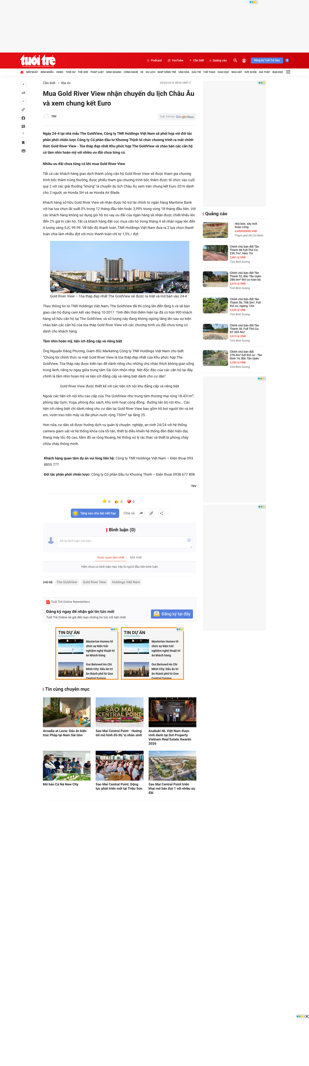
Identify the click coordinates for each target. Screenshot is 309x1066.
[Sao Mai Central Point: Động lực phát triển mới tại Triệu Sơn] (119, 766)
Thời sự (70, 72)
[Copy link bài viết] (151, 513)
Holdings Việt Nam (126, 582)
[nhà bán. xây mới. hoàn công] (215, 230)
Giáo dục (223, 72)
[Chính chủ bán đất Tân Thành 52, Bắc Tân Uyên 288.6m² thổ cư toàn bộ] (215, 279)
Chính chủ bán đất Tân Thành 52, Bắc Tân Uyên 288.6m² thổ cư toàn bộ (245, 276)
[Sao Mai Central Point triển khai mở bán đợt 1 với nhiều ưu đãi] (172, 766)
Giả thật (264, 72)
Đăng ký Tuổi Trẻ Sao (267, 60)
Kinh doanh (113, 72)
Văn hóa (183, 72)
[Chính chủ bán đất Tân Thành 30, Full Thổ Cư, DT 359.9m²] (215, 332)
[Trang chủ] (22, 72)
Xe (141, 72)
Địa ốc (66, 83)
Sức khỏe (250, 72)
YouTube (177, 60)
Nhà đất (236, 72)
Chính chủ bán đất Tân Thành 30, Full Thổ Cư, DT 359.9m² (244, 329)
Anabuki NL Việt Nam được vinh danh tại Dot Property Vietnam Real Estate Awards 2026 (170, 737)
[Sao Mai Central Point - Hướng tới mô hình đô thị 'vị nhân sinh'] (119, 712)
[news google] (177, 116)
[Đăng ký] (172, 614)
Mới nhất (32, 72)
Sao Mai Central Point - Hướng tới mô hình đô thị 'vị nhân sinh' (119, 733)
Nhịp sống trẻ (167, 72)
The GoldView (67, 582)
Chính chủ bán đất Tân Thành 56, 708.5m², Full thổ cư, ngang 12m (245, 303)
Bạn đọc (278, 72)
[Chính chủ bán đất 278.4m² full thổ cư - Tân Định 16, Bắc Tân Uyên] (215, 358)
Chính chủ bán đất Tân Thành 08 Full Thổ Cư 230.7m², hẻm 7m (244, 250)
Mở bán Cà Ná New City (60, 784)
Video (59, 72)
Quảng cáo (220, 60)
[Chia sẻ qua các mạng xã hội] (161, 513)
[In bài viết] (23, 151)
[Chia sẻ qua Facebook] (141, 513)
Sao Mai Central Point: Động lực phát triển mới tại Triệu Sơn (119, 786)
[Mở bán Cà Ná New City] (67, 766)
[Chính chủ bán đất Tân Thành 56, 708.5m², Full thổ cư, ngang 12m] (215, 305)
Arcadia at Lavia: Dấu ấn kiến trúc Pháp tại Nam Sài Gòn (65, 733)
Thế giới (83, 72)
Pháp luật (97, 72)
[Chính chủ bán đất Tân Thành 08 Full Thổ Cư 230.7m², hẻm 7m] (215, 253)
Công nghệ (131, 72)
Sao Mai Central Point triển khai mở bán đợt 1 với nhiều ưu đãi (172, 788)
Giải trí (196, 72)
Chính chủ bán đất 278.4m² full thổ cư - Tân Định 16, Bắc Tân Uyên (246, 355)
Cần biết (198, 60)
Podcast (156, 60)
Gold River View (94, 582)
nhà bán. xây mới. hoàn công (246, 225)
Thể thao (209, 72)
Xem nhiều (47, 72)
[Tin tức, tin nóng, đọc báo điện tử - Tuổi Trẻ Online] (37, 60)
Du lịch (150, 72)
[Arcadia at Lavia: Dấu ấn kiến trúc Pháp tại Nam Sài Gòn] (67, 712)
